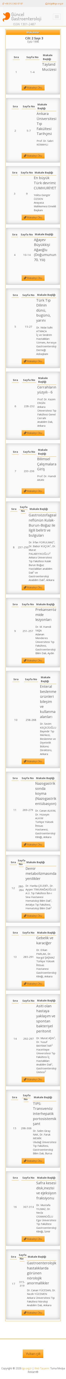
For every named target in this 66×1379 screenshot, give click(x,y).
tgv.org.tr (27, 1368)
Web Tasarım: (42, 1368)
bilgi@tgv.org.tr (55, 3)
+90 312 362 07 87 (13, 3)
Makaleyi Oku (34, 87)
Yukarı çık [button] (33, 1353)
